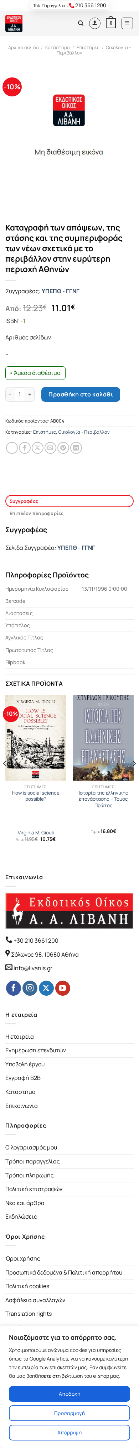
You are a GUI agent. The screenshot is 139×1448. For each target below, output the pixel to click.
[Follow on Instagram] (29, 988)
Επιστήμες (88, 47)
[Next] (134, 778)
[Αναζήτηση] (80, 23)
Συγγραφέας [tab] (24, 501)
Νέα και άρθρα (25, 1203)
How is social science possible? (36, 796)
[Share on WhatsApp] (12, 448)
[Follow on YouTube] (62, 988)
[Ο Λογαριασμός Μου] (95, 23)
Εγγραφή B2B (23, 1078)
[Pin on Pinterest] (63, 448)
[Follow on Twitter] (46, 988)
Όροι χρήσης (22, 1258)
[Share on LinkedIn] (76, 448)
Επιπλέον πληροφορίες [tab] (37, 513)
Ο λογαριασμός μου (31, 1147)
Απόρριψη (69, 1432)
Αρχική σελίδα (23, 47)
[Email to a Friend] (50, 448)
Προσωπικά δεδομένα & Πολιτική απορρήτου (63, 1272)
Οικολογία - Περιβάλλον (84, 432)
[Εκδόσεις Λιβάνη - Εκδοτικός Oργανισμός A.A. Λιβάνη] (29, 23)
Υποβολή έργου (25, 1064)
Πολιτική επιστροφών (33, 1189)
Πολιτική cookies (27, 1286)
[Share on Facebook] (25, 448)
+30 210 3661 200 (35, 940)
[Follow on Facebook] (13, 988)
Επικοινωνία (21, 1106)
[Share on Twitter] (37, 448)
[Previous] (5, 778)
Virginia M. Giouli (36, 833)
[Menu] (127, 23)
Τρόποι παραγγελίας (32, 1161)
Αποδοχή (69, 1393)
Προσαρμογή (69, 1413)
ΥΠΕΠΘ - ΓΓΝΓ (60, 291)
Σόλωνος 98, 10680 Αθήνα (45, 954)
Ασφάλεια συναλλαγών (35, 1300)
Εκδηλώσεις (21, 1216)
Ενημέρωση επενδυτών (35, 1050)
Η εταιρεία (19, 1036)
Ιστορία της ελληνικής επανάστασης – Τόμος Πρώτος (103, 799)
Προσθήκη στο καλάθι (80, 394)
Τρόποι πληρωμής (29, 1175)
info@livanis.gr (33, 968)
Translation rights (28, 1314)
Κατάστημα (57, 47)
